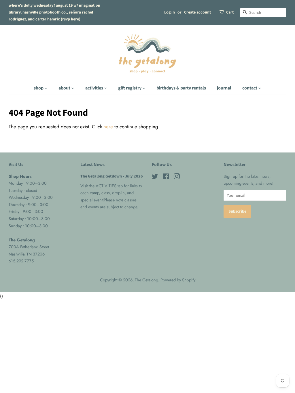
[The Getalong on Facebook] (165, 177)
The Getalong (146, 280)
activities (94, 88)
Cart (230, 12)
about (64, 88)
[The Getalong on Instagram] (176, 177)
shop (39, 88)
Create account (197, 12)
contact (250, 88)
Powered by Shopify (177, 280)
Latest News (92, 164)
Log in (169, 12)
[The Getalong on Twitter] (155, 177)
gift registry (130, 88)
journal (224, 88)
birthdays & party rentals (181, 88)
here (108, 126)
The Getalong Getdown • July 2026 (111, 176)
